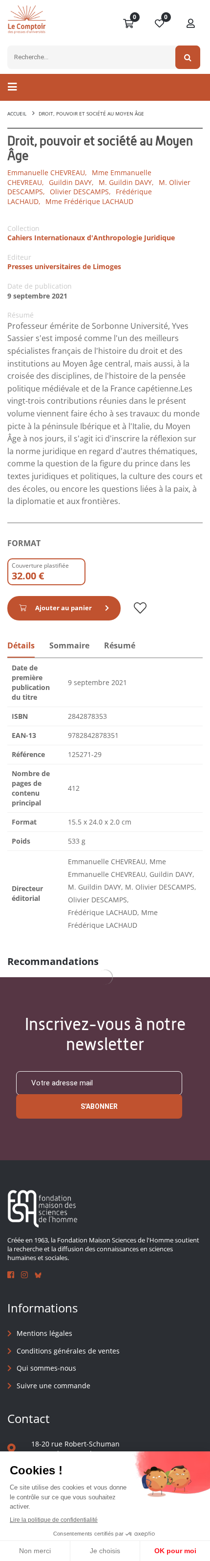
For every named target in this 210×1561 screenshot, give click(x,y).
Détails (21, 645)
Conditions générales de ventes (68, 1350)
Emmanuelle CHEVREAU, (47, 172)
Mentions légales (44, 1333)
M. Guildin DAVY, (126, 182)
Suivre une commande (53, 1385)
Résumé (119, 645)
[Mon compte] (191, 24)
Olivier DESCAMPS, (80, 191)
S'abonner (99, 1106)
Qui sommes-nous (46, 1368)
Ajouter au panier (63, 607)
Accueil (16, 113)
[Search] (187, 57)
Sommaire (69, 645)
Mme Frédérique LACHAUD (89, 201)
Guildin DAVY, (71, 182)
